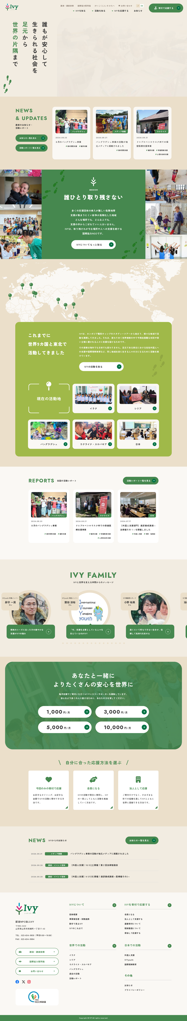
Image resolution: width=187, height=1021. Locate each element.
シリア (72, 958)
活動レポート (75, 977)
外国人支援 (130, 954)
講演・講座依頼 (67, 5)
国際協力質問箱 (84, 5)
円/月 (58, 711)
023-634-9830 (27, 934)
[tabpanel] (93, 613)
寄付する (166, 8)
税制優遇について (133, 927)
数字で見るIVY (76, 922)
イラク (72, 954)
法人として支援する (134, 918)
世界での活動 (77, 944)
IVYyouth (129, 958)
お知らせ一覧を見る (28, 138)
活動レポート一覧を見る (29, 148)
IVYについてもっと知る (89, 244)
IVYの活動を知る (93, 366)
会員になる (130, 913)
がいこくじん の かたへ (105, 5)
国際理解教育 (131, 963)
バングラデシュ (76, 968)
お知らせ (138, 10)
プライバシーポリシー (135, 989)
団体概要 (73, 913)
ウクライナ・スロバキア (80, 963)
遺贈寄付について (133, 922)
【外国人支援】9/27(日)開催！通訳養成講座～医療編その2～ (100, 875)
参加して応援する (133, 932)
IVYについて (76, 903)
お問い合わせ (126, 5)
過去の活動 (74, 972)
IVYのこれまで (76, 927)
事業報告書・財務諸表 (79, 918)
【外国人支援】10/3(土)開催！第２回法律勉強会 (94, 864)
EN (142, 5)
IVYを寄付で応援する (137, 903)
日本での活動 (133, 944)
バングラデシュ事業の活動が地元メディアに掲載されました (99, 852)
